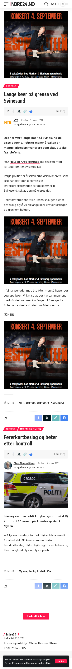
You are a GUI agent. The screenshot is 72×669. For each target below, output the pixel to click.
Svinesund (57, 403)
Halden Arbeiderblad (25, 161)
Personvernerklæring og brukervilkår (31, 663)
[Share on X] (19, 111)
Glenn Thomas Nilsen (24, 463)
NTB (16, 120)
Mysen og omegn (30, 429)
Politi (31, 571)
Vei (49, 571)
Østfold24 (43, 403)
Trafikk (41, 571)
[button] (61, 661)
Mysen (23, 571)
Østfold (11, 86)
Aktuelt (11, 429)
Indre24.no (22, 4)
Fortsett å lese (36, 616)
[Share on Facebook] (13, 111)
